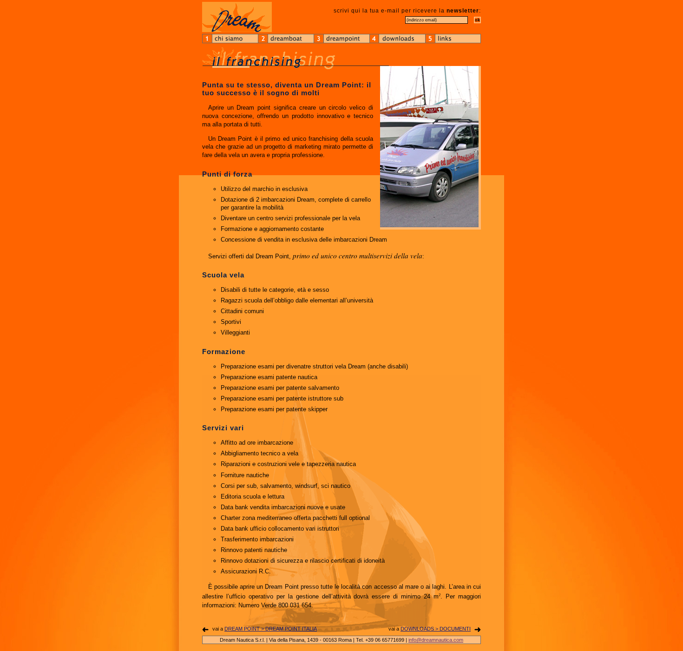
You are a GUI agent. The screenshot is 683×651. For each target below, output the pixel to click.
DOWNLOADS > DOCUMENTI (436, 628)
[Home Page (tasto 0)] (237, 17)
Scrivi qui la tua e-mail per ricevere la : (407, 10)
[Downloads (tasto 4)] (397, 38)
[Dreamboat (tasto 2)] (286, 38)
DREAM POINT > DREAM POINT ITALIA (270, 628)
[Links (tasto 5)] (453, 38)
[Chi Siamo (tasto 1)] (230, 38)
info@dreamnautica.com (435, 640)
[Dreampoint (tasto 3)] (341, 38)
